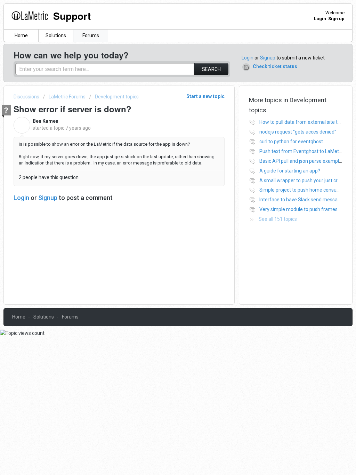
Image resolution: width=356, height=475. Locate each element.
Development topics (117, 96)
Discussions (26, 96)
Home (21, 35)
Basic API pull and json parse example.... (302, 161)
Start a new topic (205, 96)
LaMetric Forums (67, 96)
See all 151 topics (278, 219)
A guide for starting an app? (289, 171)
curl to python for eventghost (291, 141)
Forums (90, 35)
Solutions (56, 35)
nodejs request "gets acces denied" (297, 132)
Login (247, 58)
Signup (267, 58)
